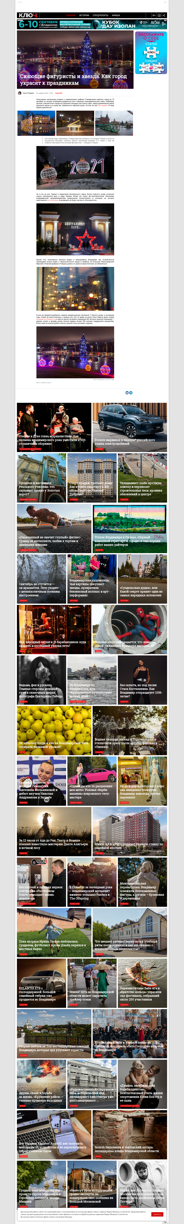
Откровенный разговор (130, 1106)
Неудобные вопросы (28, 550)
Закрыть (157, 1214)
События (71, 15)
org (54, 319)
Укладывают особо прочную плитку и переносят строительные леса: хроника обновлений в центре (142, 478)
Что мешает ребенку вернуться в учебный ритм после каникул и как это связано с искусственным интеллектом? (130, 932)
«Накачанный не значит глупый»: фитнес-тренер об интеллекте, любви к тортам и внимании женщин (54, 528)
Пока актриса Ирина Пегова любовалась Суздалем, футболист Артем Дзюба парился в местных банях (54, 932)
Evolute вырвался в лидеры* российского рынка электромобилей (130, 427)
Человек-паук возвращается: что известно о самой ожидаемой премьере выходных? (130, 629)
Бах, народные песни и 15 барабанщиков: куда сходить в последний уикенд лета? (54, 629)
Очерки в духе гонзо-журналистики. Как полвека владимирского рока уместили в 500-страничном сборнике (54, 427)
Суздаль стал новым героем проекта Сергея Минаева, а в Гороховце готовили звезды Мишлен (41, 1185)
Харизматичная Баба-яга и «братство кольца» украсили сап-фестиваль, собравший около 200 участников (142, 983)
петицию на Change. (44, 319)
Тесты (22, 752)
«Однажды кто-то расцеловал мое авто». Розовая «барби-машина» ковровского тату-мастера (92, 781)
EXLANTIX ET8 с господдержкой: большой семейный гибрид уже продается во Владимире (41, 983)
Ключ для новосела (27, 904)
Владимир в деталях (28, 499)
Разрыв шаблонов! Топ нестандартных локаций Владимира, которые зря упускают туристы (54, 1033)
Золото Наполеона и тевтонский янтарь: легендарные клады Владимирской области (130, 1134)
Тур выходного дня (77, 701)
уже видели (103, 105)
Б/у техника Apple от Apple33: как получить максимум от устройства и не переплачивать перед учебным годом (54, 1134)
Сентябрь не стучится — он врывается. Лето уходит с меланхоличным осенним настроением (41, 579)
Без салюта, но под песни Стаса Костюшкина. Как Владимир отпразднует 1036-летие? (142, 680)
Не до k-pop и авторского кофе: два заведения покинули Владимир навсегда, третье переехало (142, 781)
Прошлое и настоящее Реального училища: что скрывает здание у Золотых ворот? (41, 478)
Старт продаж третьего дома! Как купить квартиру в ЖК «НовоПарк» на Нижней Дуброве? (92, 478)
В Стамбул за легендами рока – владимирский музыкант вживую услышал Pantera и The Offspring (92, 882)
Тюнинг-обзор (76, 802)
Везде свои (74, 904)
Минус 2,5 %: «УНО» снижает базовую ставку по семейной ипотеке (130, 831)
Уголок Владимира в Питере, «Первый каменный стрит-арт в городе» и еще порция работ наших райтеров (130, 528)
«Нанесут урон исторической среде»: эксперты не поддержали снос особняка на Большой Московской (92, 1185)
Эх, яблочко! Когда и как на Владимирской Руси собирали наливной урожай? (54, 730)
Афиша (116, 15)
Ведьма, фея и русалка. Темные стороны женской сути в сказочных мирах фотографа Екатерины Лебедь (41, 680)
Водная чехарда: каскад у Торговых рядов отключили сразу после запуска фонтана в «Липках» (130, 730)
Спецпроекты (100, 15)
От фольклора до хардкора (30, 449)
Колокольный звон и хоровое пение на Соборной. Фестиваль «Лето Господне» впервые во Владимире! (130, 1033)
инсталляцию (52, 200)
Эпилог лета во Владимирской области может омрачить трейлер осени (92, 983)
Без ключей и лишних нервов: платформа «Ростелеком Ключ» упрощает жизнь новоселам (41, 882)
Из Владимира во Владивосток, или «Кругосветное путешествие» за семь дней (92, 680)
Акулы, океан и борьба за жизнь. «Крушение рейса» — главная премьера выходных (41, 1084)
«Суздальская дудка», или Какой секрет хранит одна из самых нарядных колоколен (142, 579)
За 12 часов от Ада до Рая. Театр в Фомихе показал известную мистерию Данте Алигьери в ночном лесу (54, 831)
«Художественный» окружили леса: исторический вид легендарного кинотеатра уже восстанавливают (92, 1084)
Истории (84, 15)
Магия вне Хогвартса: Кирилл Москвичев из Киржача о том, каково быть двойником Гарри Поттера (142, 1185)
